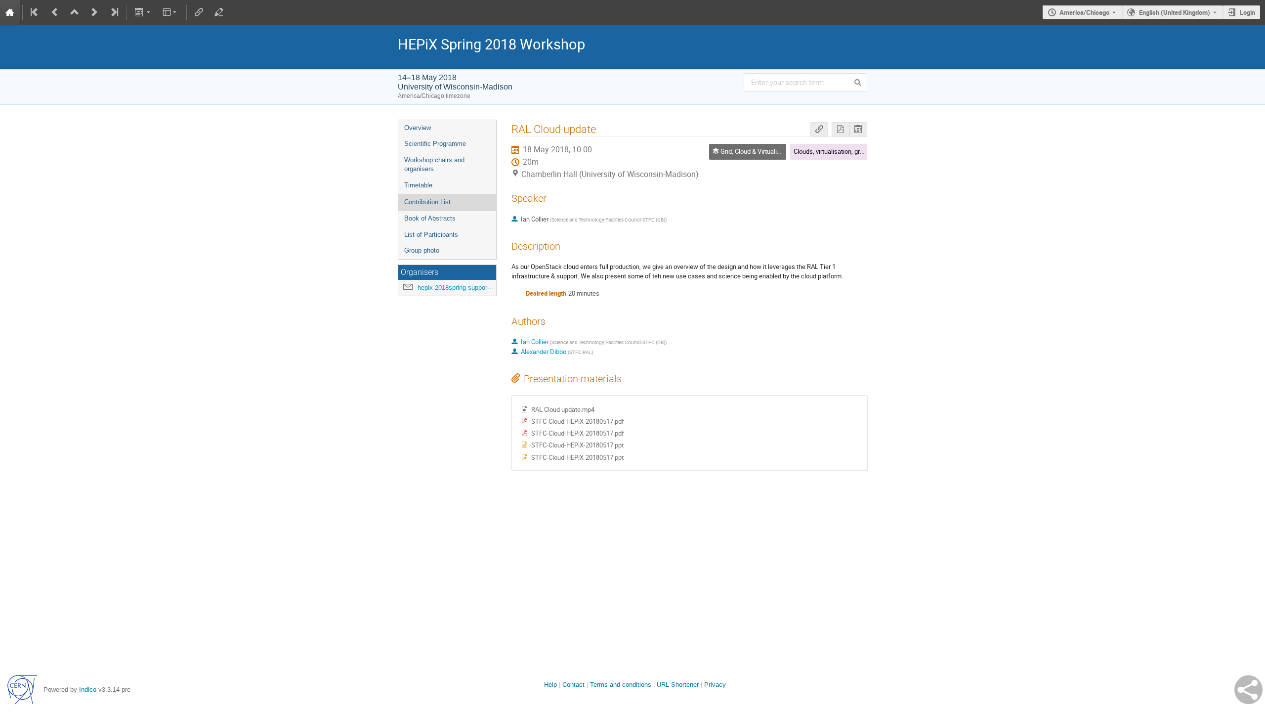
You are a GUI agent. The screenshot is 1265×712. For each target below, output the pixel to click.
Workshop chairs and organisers (434, 164)
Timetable (418, 185)
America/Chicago (1084, 12)
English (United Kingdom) (1174, 12)
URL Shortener (678, 684)
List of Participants (431, 234)
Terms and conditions (620, 684)
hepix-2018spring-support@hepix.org (470, 287)
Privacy (715, 684)
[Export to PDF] (840, 129)
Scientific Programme (435, 143)
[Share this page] (1248, 690)
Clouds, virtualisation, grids (831, 151)
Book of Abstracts (430, 218)
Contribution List (427, 202)
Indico (87, 689)
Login (1247, 12)
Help (550, 684)
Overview (417, 128)
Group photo (421, 250)
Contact (573, 684)
